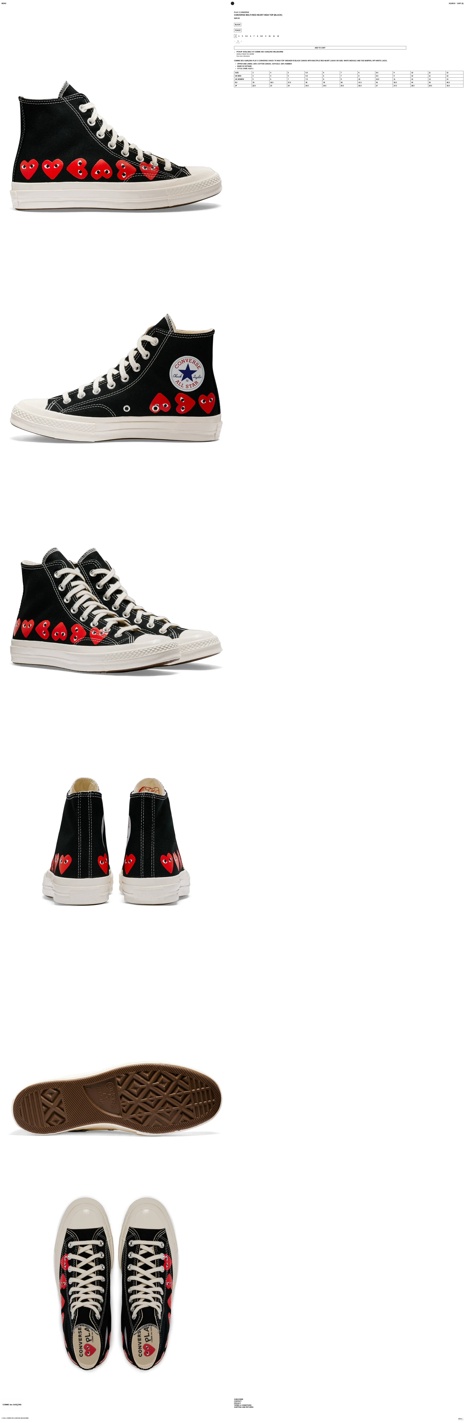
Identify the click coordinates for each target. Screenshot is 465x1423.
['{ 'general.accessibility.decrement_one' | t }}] (234, 41)
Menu (4, 3)
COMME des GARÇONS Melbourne (17, 1418)
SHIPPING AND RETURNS (243, 1407)
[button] (116, 123)
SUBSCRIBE (238, 1399)
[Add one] (241, 41)
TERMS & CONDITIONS (243, 1405)
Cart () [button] (460, 3)
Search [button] (452, 3)
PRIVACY (237, 1403)
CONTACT (237, 1401)
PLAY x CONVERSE (241, 12)
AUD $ (460, 1418)
